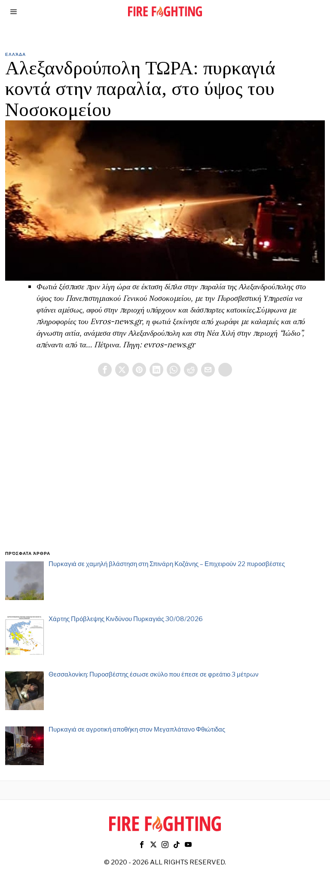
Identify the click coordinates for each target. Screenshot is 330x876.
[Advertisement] (165, 473)
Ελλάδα (15, 54)
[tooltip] (105, 370)
